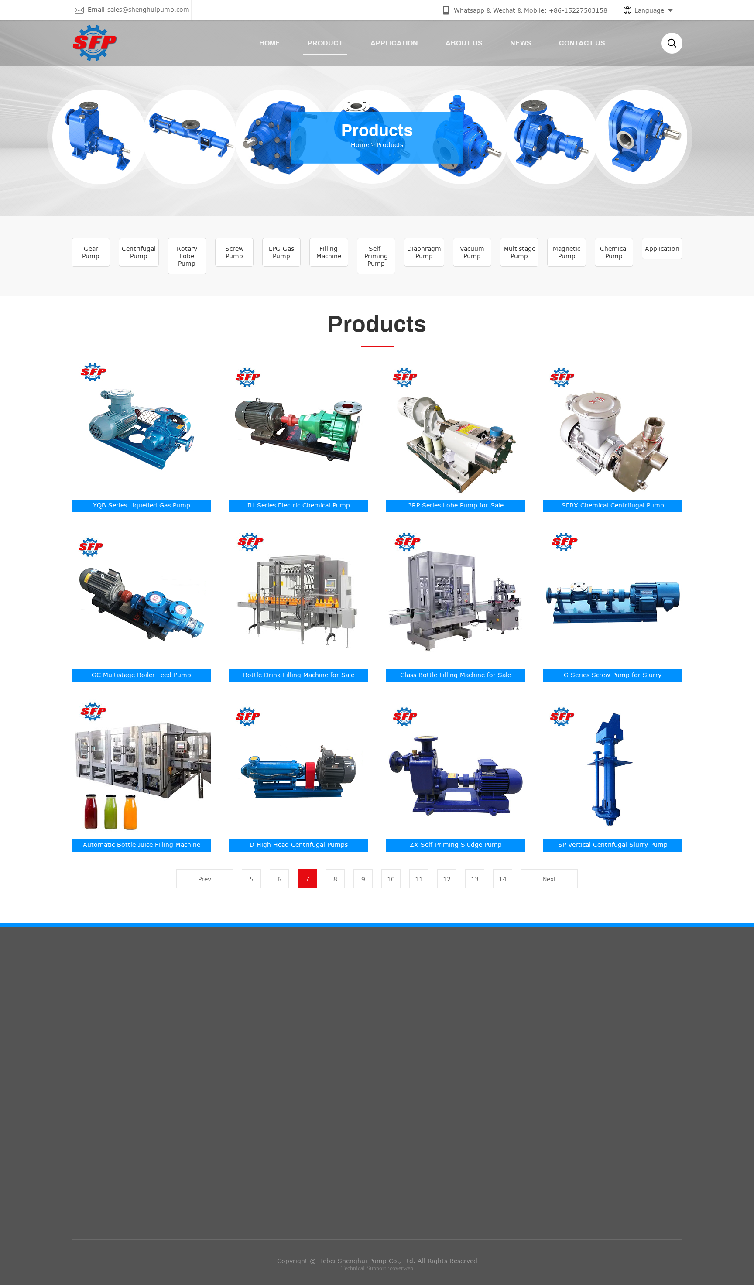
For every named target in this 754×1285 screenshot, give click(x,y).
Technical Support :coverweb (377, 1268)
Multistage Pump (519, 252)
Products (390, 144)
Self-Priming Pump (376, 256)
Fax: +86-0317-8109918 (339, 1073)
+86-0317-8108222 (411, 1093)
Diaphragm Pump (424, 252)
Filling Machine (328, 252)
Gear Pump (90, 252)
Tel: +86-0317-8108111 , (340, 1093)
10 (391, 879)
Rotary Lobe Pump (187, 256)
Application (662, 248)
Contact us (325, 1003)
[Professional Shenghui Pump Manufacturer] (94, 42)
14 (503, 879)
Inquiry (533, 1003)
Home (360, 144)
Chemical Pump (614, 252)
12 (447, 879)
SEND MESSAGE (547, 1106)
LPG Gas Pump (281, 252)
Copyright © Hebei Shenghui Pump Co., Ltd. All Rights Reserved (377, 1260)
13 (475, 879)
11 (419, 879)
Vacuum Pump (472, 252)
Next (549, 879)
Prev (204, 879)
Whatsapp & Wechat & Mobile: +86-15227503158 (378, 1034)
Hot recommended (129, 1003)
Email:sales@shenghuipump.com (352, 1053)
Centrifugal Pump (139, 252)
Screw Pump (234, 252)
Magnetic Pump (566, 252)
